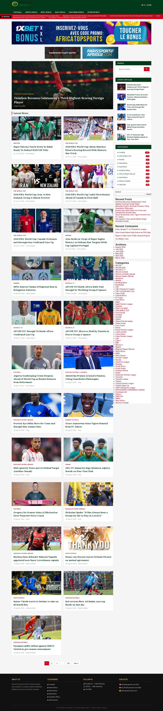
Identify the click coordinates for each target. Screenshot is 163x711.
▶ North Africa (52, 687)
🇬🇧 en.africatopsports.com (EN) (130, 687)
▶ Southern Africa (53, 697)
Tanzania (119, 377)
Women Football (72, 420)
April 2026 (119, 256)
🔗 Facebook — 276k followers (94, 684)
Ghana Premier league (124, 321)
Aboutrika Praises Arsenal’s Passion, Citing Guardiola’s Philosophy (84, 16)
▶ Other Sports (52, 700)
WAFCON (16, 143)
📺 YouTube (87, 689)
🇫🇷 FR (143, 5)
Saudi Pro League (122, 362)
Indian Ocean (121, 323)
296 (68, 663)
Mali (117, 343)
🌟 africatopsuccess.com (128, 691)
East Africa (60, 12)
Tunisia (118, 381)
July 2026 (119, 249)
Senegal (119, 364)
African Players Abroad (24, 94)
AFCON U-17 (69, 283)
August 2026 (120, 247)
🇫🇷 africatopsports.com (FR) (129, 684)
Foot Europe (120, 313)
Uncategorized (121, 392)
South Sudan (121, 368)
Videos (118, 394)
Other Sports (93, 12)
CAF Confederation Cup (125, 291)
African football (72, 598)
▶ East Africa (52, 694)
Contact (104, 708)
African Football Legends (76, 372)
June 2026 (120, 251)
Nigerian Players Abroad (125, 349)
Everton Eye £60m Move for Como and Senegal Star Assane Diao (131, 16)
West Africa (46, 12)
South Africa (70, 553)
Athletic (118, 280)
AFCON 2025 (121, 268)
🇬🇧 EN (149, 5)
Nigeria (68, 235)
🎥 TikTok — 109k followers (92, 686)
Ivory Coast (120, 325)
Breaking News (121, 283)
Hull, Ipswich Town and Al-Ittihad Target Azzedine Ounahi (67, 17)
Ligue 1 (118, 340)
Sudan (118, 373)
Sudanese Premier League (126, 375)
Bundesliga (120, 285)
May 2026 (119, 253)
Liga (117, 338)
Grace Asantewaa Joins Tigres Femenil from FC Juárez (136, 117)
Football (17, 12)
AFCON (118, 265)
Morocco (119, 345)
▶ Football (51, 684)
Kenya (118, 328)
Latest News (120, 334)
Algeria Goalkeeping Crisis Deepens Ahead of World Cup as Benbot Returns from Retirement (34, 379)
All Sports (119, 278)
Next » (76, 663)
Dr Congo (119, 298)
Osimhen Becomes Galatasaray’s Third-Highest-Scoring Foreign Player (36, 16)
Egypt (118, 302)
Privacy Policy (95, 708)
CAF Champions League (125, 289)
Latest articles (121, 332)
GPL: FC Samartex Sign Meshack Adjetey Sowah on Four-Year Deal (137, 137)
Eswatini (119, 306)
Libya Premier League (124, 336)
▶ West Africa (52, 691)
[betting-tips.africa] (63, 53)
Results (118, 360)
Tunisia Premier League (125, 383)
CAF (117, 287)
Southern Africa (76, 12)
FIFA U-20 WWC (122, 308)
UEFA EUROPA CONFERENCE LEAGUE (130, 390)
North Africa (31, 12)
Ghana (68, 464)
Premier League (122, 358)
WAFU (118, 398)
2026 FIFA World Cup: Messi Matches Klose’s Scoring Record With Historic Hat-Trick (86, 150)
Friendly (118, 317)
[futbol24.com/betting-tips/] (100, 53)
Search (118, 192)
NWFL (118, 353)
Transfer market (122, 379)
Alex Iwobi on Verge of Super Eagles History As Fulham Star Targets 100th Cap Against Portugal (86, 242)
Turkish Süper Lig (122, 386)
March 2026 (120, 258)
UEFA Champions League (125, 388)
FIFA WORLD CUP (71, 143)
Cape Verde (120, 293)
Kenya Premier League (124, 330)
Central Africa (121, 295)
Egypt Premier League (124, 304)
